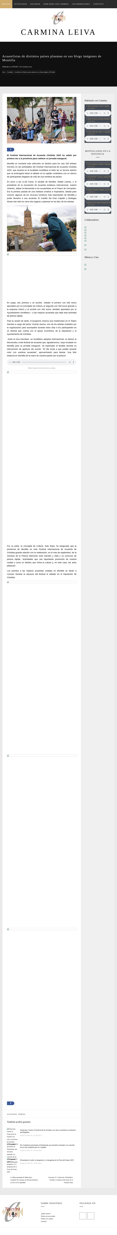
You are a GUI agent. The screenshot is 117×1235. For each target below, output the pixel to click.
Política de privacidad (48, 1216)
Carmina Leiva (58, 32)
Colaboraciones (81, 4)
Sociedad (35, 4)
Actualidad (20, 4)
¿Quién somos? (46, 1213)
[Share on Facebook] (10, 149)
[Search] (111, 4)
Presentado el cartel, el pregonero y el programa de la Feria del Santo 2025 (47, 1160)
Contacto (98, 4)
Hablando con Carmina (56, 4)
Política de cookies (47, 1219)
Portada (6, 4)
